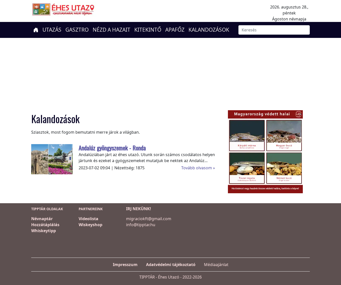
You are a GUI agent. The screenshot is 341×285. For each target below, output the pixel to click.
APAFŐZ (174, 29)
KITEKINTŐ (147, 29)
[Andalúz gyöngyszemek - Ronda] (60, 158)
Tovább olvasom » (198, 168)
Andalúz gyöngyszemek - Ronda (112, 147)
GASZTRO (77, 29)
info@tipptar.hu (140, 224)
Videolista (88, 218)
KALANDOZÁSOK (208, 29)
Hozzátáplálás (45, 224)
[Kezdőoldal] (35, 30)
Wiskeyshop (90, 224)
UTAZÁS (51, 29)
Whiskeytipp (43, 230)
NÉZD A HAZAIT (111, 29)
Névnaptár (42, 218)
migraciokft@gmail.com (148, 218)
